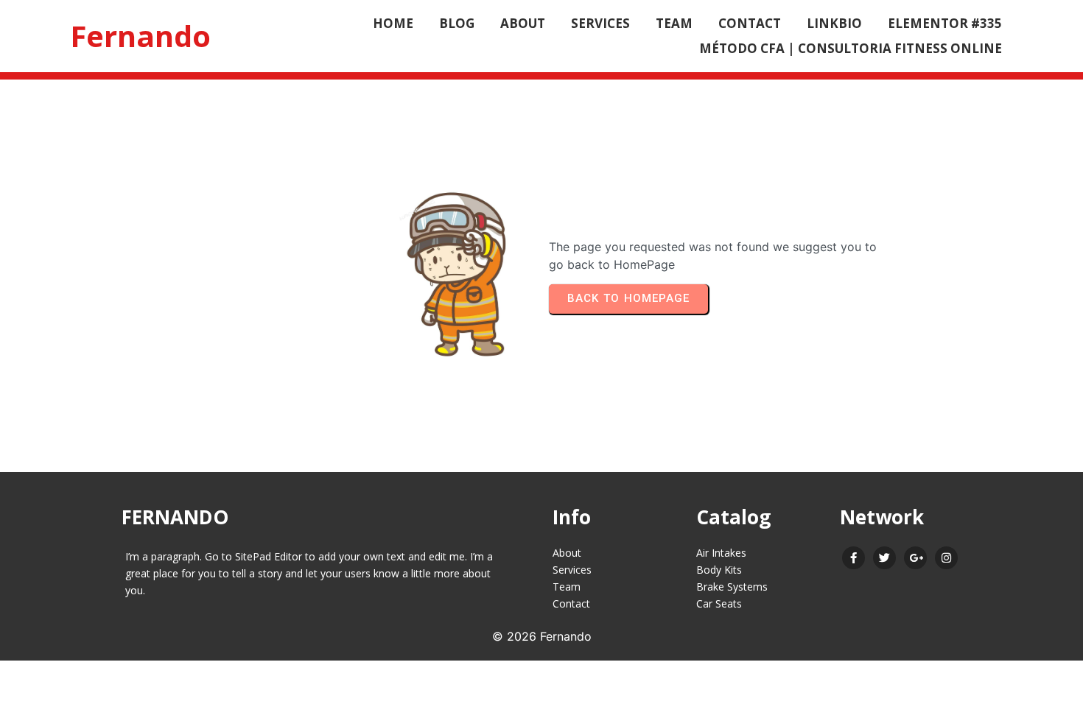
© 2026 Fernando (542, 636)
